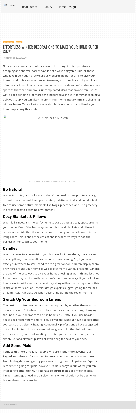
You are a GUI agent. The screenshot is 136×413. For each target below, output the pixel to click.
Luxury (47, 7)
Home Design (67, 7)
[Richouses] (9, 5)
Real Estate (29, 7)
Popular (19, 42)
